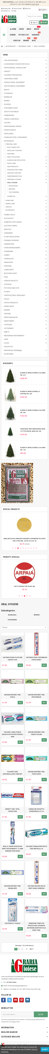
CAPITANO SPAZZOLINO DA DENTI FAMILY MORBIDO (36, 887)
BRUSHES (37, 615)
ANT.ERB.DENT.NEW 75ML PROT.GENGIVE (36, 696)
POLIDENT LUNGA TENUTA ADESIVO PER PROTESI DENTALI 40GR (12, 734)
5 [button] (23, 548)
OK (41, 1014)
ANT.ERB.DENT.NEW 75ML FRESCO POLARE (36, 733)
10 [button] (36, 548)
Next (32, 949)
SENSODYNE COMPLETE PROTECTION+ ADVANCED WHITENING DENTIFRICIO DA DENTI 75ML (36, 927)
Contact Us (6, 11)
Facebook (3, 1000)
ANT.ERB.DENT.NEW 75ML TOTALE (12, 696)
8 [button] (31, 548)
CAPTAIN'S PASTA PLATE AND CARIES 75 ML (12, 659)
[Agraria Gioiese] (9, 19)
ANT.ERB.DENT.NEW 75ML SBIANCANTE (12, 887)
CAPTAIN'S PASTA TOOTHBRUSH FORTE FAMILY (36, 659)
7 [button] (28, 548)
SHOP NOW (35, 4)
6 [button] (26, 548)
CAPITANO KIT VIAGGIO (12, 923)
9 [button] (33, 548)
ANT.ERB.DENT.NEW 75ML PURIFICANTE (36, 773)
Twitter (9, 1000)
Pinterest (21, 1000)
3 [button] (18, 548)
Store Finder (17, 8)
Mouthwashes (12, 615)
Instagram (27, 1000)
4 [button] (20, 548)
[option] (24, 529)
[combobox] (37, 16)
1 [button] (12, 548)
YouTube (15, 1000)
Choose (4, 627)
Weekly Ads (6, 8)
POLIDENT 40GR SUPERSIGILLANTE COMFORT (12, 773)
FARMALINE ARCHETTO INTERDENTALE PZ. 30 (36, 810)
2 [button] (15, 548)
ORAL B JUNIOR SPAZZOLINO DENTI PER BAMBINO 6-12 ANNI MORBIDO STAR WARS (12, 849)
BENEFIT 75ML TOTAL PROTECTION (12, 810)
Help (13, 11)
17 (26, 949)
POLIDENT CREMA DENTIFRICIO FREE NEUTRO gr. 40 (36, 847)
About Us (28, 8)
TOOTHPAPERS (12, 620)
